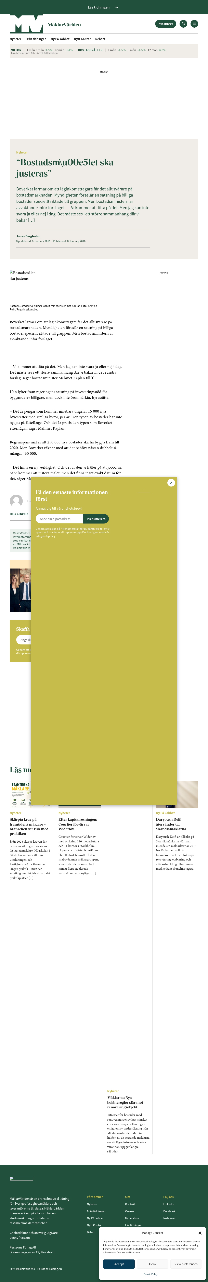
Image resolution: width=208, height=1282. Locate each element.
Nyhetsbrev (166, 24)
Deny (152, 1264)
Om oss (129, 1211)
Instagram (169, 1218)
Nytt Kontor (82, 39)
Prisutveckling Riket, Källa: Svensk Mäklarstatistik (34, 53)
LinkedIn (168, 1204)
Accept (119, 1264)
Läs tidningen (133, 1225)
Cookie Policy (151, 1274)
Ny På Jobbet (60, 39)
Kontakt (130, 1204)
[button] (200, 1233)
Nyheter (15, 39)
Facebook (169, 1211)
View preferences (186, 1264)
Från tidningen (36, 39)
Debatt (100, 39)
